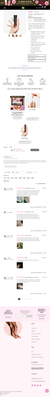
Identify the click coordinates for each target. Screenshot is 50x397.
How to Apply (32, 58)
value (24, 178)
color (8, 178)
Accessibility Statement (37, 357)
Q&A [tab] (10, 147)
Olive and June (7, 391)
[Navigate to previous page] (16, 299)
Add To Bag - (33, 118)
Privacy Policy (3, 393)
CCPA (1, 395)
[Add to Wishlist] (44, 13)
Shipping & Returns (36, 354)
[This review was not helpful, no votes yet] (45, 207)
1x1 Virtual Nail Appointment (38, 381)
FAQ (32, 351)
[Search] (37, 8)
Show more (6, 181)
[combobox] (20, 172)
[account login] (39, 8)
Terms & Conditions (5, 392)
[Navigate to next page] (34, 299)
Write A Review (34, 150)
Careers (33, 330)
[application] (47, 390)
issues (16, 178)
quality (20, 178)
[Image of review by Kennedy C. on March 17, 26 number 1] (20, 286)
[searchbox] (8, 172)
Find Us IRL (34, 341)
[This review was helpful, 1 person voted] (42, 253)
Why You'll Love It (33, 55)
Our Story (34, 328)
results (28, 178)
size (5, 178)
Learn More (41, 318)
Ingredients (31, 60)
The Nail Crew (34, 336)
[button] (37, 368)
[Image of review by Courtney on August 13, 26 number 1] (20, 200)
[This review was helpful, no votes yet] (42, 207)
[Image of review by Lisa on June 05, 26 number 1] (20, 265)
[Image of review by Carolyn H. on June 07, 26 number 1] (20, 246)
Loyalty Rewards (35, 339)
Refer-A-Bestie (8, 317)
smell (12, 178)
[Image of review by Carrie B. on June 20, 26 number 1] (20, 223)
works (32, 178)
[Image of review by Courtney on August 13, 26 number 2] (26, 200)
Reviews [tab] (6, 147)
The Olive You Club (36, 333)
